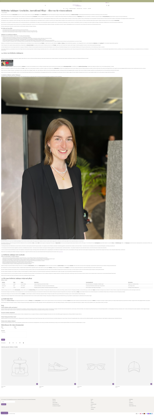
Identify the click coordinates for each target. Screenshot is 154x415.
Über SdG (54, 400)
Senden (3, 339)
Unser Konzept (54, 402)
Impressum (131, 402)
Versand (92, 402)
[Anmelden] (106, 5)
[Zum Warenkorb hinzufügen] (37, 384)
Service (92, 399)
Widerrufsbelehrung (132, 405)
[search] (45, 5)
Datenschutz (131, 404)
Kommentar (3, 330)
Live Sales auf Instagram (56, 405)
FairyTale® (89, 8)
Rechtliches (131, 399)
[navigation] (0, 1)
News (92, 405)
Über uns (53, 399)
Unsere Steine (93, 407)
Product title (3, 386)
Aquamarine (61, 251)
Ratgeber (92, 409)
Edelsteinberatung (55, 404)
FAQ (91, 400)
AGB (130, 400)
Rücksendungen (93, 404)
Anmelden (4, 404)
